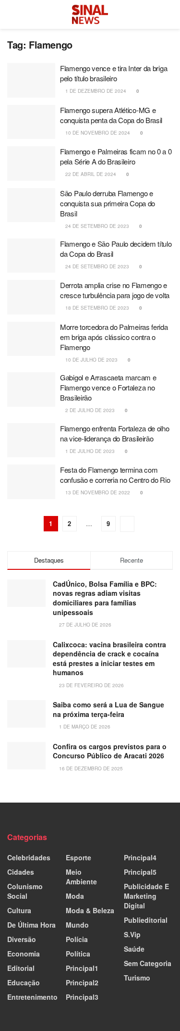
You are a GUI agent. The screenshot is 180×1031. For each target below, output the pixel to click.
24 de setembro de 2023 (96, 226)
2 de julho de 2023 (89, 410)
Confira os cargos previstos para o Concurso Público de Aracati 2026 (110, 751)
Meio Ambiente (81, 876)
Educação (23, 982)
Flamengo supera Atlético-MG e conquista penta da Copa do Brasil (111, 115)
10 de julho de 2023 (91, 359)
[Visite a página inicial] (90, 14)
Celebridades (28, 857)
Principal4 (140, 857)
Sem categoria (147, 963)
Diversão (21, 939)
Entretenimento (32, 997)
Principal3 (82, 997)
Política (78, 953)
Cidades (20, 872)
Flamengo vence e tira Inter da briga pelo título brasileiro (113, 73)
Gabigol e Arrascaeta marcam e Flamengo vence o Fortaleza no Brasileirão (108, 387)
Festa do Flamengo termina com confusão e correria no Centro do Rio (115, 475)
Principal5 (140, 872)
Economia (23, 953)
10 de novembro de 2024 (97, 132)
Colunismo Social (25, 891)
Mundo (77, 925)
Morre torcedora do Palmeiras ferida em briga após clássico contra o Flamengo (114, 337)
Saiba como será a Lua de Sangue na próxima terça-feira (108, 709)
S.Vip (132, 934)
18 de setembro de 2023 (96, 307)
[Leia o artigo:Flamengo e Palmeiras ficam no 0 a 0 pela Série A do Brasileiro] (31, 163)
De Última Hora (31, 925)
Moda (75, 896)
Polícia (77, 939)
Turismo (137, 977)
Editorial (21, 968)
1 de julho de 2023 (89, 451)
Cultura (19, 910)
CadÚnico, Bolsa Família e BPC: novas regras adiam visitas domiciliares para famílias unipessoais (105, 598)
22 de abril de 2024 (90, 174)
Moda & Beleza (90, 910)
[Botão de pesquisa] (169, 14)
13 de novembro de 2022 (97, 492)
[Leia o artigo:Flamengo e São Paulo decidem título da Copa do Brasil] (31, 256)
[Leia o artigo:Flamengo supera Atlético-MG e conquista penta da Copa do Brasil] (31, 122)
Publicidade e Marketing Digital (146, 895)
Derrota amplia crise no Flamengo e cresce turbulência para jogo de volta (114, 290)
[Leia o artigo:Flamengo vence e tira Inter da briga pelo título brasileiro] (31, 80)
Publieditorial (146, 920)
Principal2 (82, 982)
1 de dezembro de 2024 (95, 91)
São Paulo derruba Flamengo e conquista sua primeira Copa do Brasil (107, 203)
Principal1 (82, 968)
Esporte (78, 857)
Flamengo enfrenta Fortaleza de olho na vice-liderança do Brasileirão (114, 433)
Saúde (134, 949)
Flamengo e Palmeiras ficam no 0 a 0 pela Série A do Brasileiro (116, 156)
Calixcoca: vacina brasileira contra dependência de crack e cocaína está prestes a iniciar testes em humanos (109, 659)
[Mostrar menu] (11, 14)
